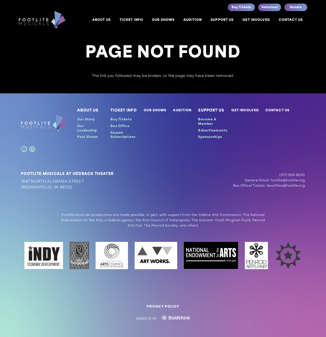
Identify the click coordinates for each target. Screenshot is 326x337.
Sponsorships (210, 137)
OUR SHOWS (155, 110)
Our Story (86, 119)
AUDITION (182, 110)
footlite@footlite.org (288, 180)
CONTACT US (277, 110)
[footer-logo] (44, 123)
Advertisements (212, 130)
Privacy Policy (163, 306)
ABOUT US (87, 110)
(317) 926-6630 (292, 175)
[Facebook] (24, 149)
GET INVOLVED (245, 110)
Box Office (120, 126)
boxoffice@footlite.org (286, 186)
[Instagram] (32, 149)
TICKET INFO (123, 110)
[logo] (42, 20)
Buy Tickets (121, 119)
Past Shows (87, 137)
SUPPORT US (211, 110)
